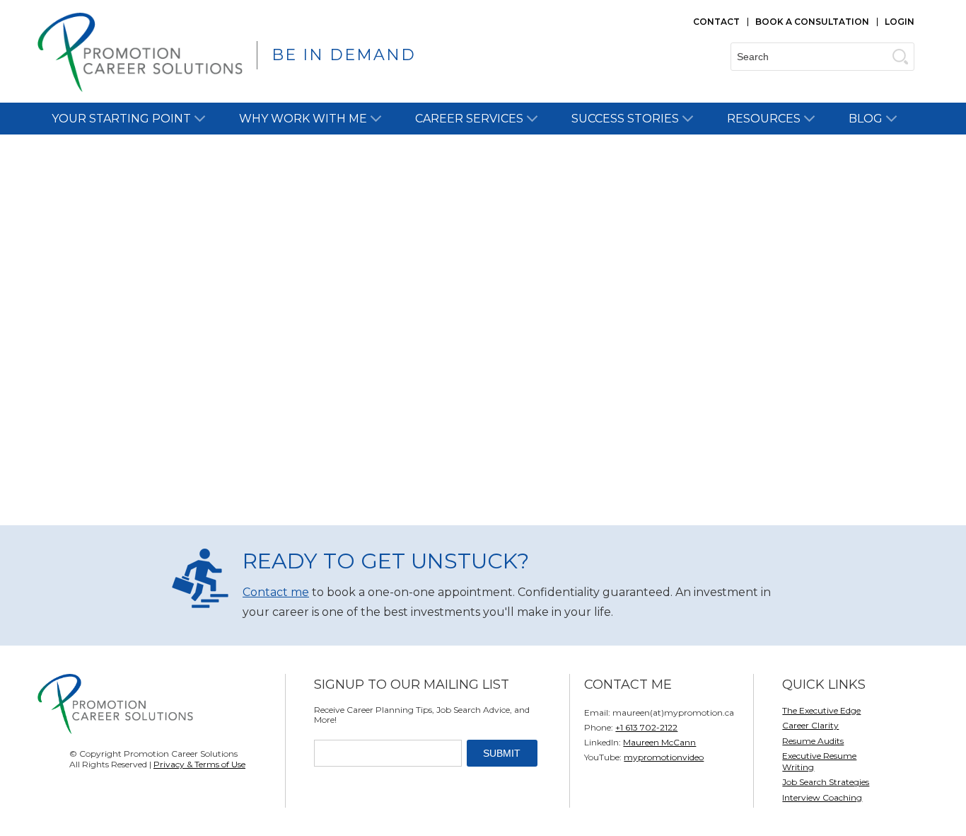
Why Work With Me (303, 118)
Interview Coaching (822, 797)
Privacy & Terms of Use (199, 764)
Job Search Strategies (825, 782)
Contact (716, 21)
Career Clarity (810, 725)
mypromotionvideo (664, 757)
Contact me (276, 592)
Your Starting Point (121, 118)
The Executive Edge (821, 710)
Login (899, 21)
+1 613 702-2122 (646, 727)
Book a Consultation (812, 21)
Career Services (469, 118)
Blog (866, 118)
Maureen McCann (659, 742)
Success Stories (625, 118)
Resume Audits (813, 740)
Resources (764, 118)
